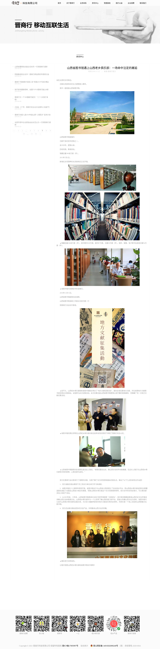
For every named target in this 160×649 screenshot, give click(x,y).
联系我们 (143, 3)
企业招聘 (131, 3)
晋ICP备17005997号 (70, 646)
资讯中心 (95, 3)
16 (36, 134)
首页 (59, 3)
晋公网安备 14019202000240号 (105, 646)
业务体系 (83, 3)
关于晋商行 (70, 3)
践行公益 (119, 3)
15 (32, 134)
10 (24, 134)
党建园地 (107, 3)
